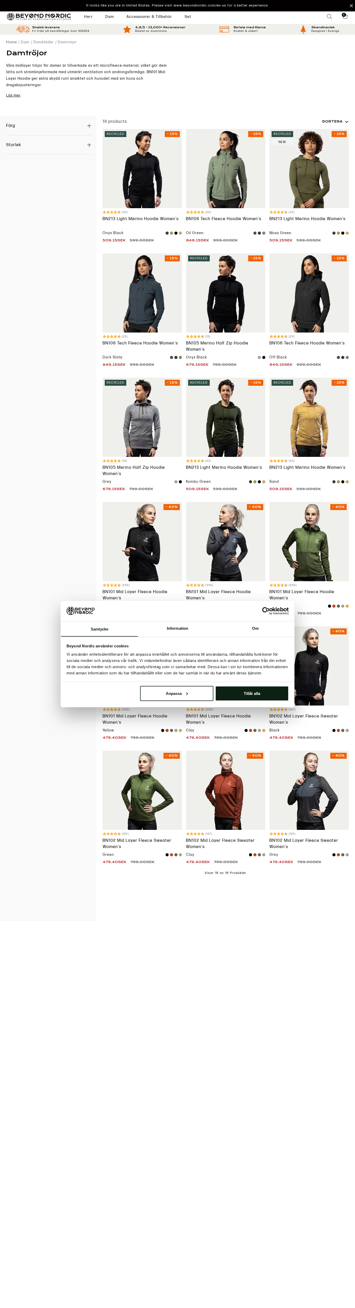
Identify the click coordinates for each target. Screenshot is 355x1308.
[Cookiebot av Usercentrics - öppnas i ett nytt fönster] (266, 611)
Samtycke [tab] (100, 629)
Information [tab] (177, 628)
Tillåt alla (252, 693)
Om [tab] (255, 628)
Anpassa (174, 693)
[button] (177, 5)
